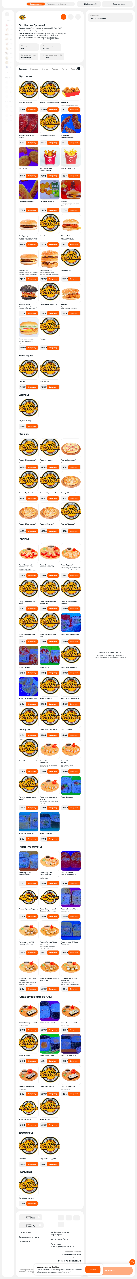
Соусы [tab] (45, 69)
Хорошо (93, 1269)
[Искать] (72, 4)
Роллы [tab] (64, 69)
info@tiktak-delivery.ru (69, 1261)
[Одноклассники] (76, 1217)
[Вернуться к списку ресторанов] (7, 14)
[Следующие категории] (78, 68)
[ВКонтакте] (61, 1217)
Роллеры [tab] (34, 69)
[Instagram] (61, 1224)
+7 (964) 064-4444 (71, 1254)
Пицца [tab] (55, 69)
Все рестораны (36, 4)
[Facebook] (69, 1217)
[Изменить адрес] (128, 16)
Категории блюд (60, 1239)
